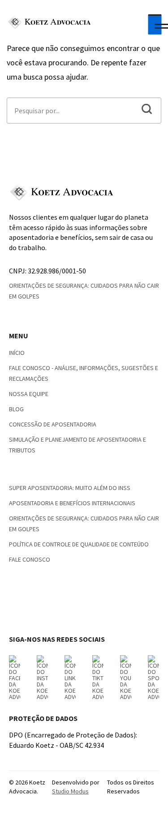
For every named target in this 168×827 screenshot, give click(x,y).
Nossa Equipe (28, 394)
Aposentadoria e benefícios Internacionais (72, 503)
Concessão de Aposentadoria (52, 424)
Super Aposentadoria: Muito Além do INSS (69, 488)
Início (17, 353)
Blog (16, 409)
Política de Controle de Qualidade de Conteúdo (79, 544)
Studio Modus (70, 791)
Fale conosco (29, 559)
